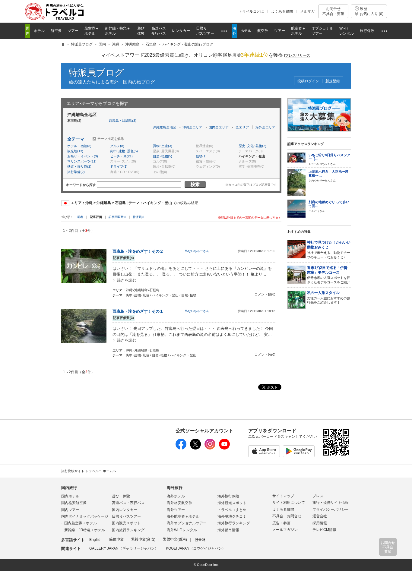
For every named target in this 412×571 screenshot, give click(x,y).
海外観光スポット (231, 503)
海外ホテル (176, 496)
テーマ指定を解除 (110, 138)
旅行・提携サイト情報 (330, 502)
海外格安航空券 (179, 503)
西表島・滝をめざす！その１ (138, 311)
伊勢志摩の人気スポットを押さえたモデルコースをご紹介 (328, 275)
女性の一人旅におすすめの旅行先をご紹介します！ (328, 297)
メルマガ (307, 11)
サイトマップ (283, 496)
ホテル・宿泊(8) (79, 146)
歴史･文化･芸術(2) (252, 146)
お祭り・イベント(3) (82, 156)
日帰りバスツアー (126, 516)
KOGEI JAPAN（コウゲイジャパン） (196, 548)
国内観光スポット (126, 523)
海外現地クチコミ (231, 516)
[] (297, 55)
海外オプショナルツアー (187, 523)
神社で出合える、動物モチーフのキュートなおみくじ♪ (328, 249)
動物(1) (201, 156)
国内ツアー (70, 510)
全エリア (242, 127)
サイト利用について (288, 502)
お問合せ (333, 11)
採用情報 (319, 523)
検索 (195, 184)
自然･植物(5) (162, 156)
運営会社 (319, 516)
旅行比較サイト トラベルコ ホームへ (88, 471)
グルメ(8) (117, 146)
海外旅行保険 (228, 496)
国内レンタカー (124, 510)
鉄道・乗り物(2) (79, 166)
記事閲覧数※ (118, 217)
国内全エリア (219, 127)
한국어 (200, 540)
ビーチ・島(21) (121, 156)
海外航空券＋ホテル (183, 516)
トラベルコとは (251, 11)
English (95, 540)
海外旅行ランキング (233, 523)
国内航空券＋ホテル (80, 523)
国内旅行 (69, 487)
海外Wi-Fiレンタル (182, 530)
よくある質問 (282, 11)
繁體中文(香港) (175, 540)
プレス (317, 496)
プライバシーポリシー (330, 509)
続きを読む (126, 280)
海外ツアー (176, 510)
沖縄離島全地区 (164, 127)
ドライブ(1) (119, 166)
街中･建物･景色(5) (124, 151)
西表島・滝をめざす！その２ (138, 251)
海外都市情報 (228, 530)
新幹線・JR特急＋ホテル (84, 530)
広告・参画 (281, 523)
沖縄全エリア (192, 127)
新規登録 (332, 81)
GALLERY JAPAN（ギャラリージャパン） (123, 548)
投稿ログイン (308, 81)
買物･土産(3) (162, 146)
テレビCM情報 (324, 530)
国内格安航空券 (74, 503)
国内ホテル (70, 496)
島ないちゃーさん (197, 251)
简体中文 (116, 540)
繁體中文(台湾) (143, 540)
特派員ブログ (96, 72)
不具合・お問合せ (286, 516)
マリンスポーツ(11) (82, 161)
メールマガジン (285, 530)
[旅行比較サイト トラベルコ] (63, 45)
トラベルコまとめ (231, 510)
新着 (80, 217)
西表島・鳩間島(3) (122, 120)
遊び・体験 (121, 496)
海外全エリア (265, 127)
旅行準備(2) (76, 172)
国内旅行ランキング (128, 530)
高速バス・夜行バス (128, 503)
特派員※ (139, 217)
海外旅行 (174, 487)
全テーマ (75, 139)
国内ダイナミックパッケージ (84, 516)
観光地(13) (75, 151)
